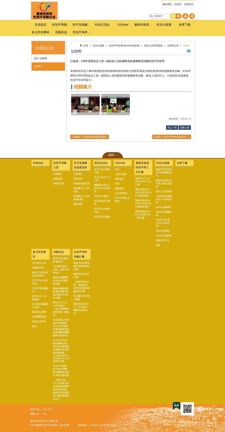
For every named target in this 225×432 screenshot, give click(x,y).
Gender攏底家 (163, 207)
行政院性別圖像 (102, 216)
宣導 (117, 183)
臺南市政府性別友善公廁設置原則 (164, 183)
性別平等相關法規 (164, 213)
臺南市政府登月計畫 (81, 275)
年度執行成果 (101, 196)
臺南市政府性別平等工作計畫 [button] (143, 24)
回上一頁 (172, 127)
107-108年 (40, 58)
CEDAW (120, 163)
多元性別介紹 (39, 263)
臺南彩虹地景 (39, 312)
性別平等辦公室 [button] (61, 24)
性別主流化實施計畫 (102, 171)
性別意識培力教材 (102, 202)
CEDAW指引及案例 (122, 199)
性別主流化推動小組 (102, 210)
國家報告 (119, 179)
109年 (38, 66)
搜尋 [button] (173, 16)
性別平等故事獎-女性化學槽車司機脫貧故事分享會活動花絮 (61, 371)
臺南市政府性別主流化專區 (44, 11)
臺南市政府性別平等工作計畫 (142, 167)
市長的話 (40, 24)
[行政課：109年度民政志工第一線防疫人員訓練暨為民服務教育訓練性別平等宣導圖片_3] (187, 408)
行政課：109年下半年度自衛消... (170, 137)
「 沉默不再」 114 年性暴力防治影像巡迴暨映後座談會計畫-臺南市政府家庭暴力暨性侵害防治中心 (61, 389)
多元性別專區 (39, 254)
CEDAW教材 (121, 193)
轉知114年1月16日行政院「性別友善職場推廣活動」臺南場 (61, 308)
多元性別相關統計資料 (40, 305)
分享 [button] (192, 16)
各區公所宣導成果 (153, 45)
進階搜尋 (179, 16)
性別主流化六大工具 (102, 179)
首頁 (86, 45)
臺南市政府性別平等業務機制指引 (164, 172)
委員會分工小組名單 (81, 190)
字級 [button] (185, 16)
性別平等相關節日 (40, 290)
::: (162, 1)
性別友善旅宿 (39, 321)
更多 (158, 245)
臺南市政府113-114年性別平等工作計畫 (143, 214)
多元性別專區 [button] (40, 32)
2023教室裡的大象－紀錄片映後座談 (61, 269)
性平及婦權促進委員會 (80, 165)
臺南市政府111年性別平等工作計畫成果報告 (143, 192)
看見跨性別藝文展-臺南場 (61, 260)
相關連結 (119, 188)
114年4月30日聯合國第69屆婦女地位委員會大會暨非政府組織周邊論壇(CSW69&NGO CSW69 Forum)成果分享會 (61, 350)
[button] (85, 104)
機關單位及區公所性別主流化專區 (102, 188)
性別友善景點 (163, 230)
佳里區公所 (173, 45)
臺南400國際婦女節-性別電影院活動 (60, 280)
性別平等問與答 (164, 235)
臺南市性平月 (163, 240)
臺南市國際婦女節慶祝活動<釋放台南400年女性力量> (61, 293)
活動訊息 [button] (61, 32)
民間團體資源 (39, 316)
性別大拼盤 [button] (164, 24)
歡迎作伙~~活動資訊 (39, 298)
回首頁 (177, 4)
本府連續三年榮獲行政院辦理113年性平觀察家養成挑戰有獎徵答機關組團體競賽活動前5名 (61, 327)
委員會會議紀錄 (81, 183)
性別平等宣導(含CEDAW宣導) (124, 45)
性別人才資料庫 (164, 191)
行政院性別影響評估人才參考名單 (164, 199)
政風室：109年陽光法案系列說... (90, 137)
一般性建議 (120, 174)
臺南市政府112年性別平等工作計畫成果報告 (143, 203)
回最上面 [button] (184, 127)
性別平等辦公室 (60, 165)
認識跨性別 (38, 267)
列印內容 (189, 51)
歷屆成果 (78, 204)
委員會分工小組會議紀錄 (81, 198)
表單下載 (185, 24)
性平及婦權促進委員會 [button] (82, 24)
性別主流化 (101, 163)
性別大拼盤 (98, 45)
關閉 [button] (111, 155)
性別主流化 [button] (102, 24)
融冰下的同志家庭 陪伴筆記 (40, 274)
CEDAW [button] (122, 24)
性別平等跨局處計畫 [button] (82, 32)
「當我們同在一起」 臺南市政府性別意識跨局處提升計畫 (81, 286)
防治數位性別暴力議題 (81, 297)
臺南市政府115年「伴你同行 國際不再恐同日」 (81, 309)
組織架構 (57, 178)
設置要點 (57, 174)
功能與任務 (58, 183)
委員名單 (78, 178)
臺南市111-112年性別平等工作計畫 (143, 181)
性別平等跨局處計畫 (80, 254)
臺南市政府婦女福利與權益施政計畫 (81, 266)
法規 (117, 169)
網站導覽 (167, 4)
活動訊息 (58, 252)
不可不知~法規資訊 (39, 282)
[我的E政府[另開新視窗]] (176, 406)
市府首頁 (188, 4)
